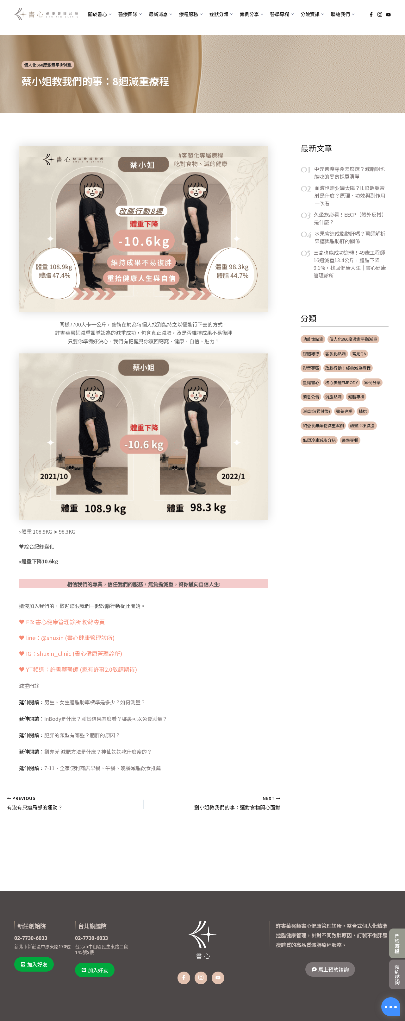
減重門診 (29, 685)
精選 (363, 411)
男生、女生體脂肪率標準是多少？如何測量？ (95, 702)
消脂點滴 (333, 397)
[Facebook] (371, 14)
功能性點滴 (313, 339)
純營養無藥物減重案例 (323, 425)
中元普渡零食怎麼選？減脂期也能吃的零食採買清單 (349, 172)
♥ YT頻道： (78, 669)
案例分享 (372, 382)
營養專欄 (344, 411)
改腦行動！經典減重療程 (348, 368)
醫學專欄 (350, 440)
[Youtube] (388, 14)
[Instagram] (379, 14)
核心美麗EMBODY (341, 382)
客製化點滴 (335, 354)
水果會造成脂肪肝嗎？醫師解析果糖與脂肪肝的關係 (350, 237)
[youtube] (218, 978)
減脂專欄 (356, 397)
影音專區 (311, 368)
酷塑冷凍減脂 (362, 425)
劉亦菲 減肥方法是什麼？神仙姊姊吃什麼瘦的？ (98, 751)
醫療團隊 (127, 14)
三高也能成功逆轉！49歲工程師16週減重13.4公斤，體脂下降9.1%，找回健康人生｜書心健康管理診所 (350, 264)
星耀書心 (311, 382)
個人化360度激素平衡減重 (48, 65)
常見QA (359, 354)
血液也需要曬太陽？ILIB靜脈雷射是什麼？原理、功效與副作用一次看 (350, 195)
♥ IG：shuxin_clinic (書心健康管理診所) (70, 653)
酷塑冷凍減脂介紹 (319, 440)
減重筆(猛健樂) (316, 411)
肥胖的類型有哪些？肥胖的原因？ (82, 735)
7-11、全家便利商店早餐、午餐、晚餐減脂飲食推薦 (102, 768)
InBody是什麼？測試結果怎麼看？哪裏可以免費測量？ (105, 718)
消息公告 (311, 397)
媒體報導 (311, 354)
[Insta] (201, 978)
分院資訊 (310, 14)
